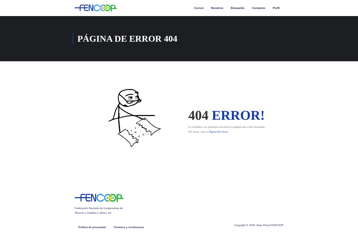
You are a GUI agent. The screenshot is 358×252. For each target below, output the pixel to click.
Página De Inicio (218, 131)
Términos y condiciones (128, 227)
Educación (237, 8)
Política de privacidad (92, 227)
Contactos (258, 8)
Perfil (276, 8)
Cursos (199, 8)
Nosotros (217, 8)
